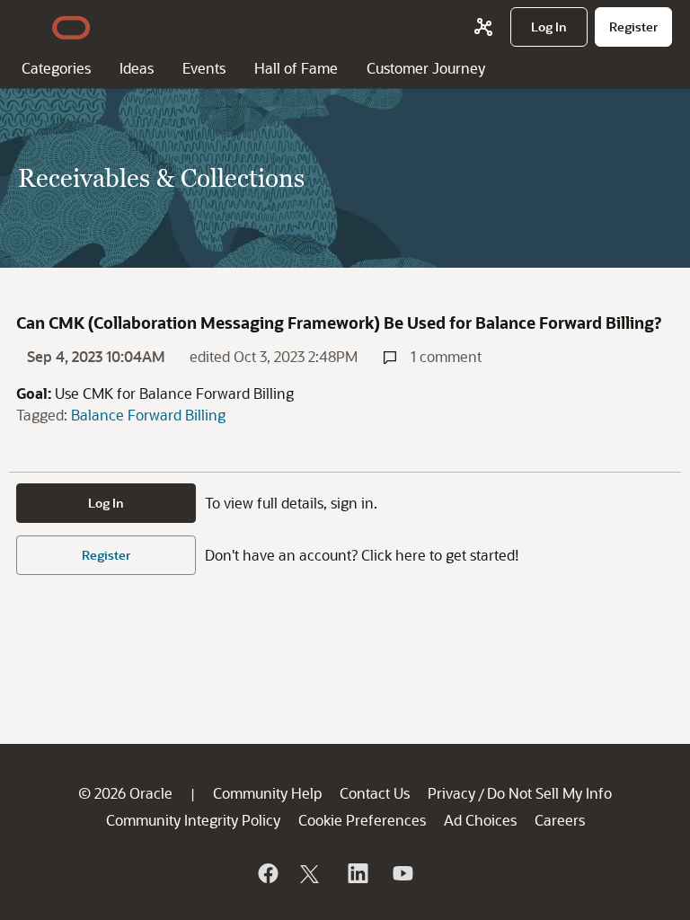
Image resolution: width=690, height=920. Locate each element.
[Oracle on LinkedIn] (356, 873)
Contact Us (375, 792)
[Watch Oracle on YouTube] (401, 873)
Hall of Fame (296, 67)
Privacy (451, 792)
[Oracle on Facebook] (267, 873)
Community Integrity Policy (193, 819)
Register (106, 554)
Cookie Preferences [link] (362, 819)
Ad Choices (480, 819)
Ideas (136, 67)
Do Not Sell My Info (549, 792)
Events (204, 67)
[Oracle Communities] (483, 27)
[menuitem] (549, 27)
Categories (56, 67)
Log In (106, 502)
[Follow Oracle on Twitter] (311, 873)
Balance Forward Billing (148, 414)
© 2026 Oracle (125, 792)
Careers (560, 819)
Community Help (267, 792)
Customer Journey (426, 67)
